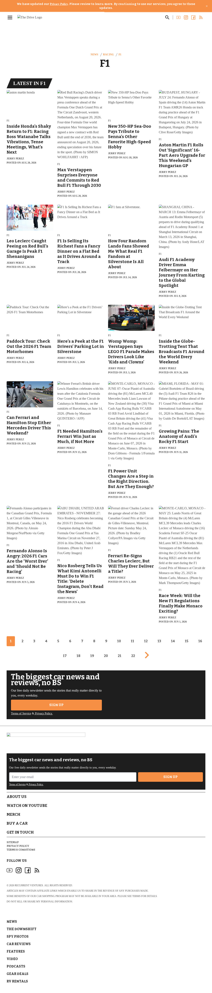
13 (159, 641)
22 (133, 656)
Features (16, 951)
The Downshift (21, 929)
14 (173, 641)
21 (119, 656)
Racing (108, 54)
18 (78, 656)
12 (146, 641)
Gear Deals (17, 974)
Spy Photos (18, 936)
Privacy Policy (59, 4)
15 (186, 641)
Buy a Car (17, 823)
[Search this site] (167, 17)
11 (132, 641)
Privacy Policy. (43, 713)
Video (12, 959)
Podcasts (16, 966)
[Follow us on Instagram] (186, 17)
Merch (13, 814)
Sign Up (56, 705)
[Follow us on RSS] (201, 17)
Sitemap (13, 842)
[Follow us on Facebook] (193, 17)
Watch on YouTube (27, 805)
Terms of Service (21, 713)
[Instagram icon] (19, 870)
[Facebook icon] (28, 870)
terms (136, 896)
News (94, 54)
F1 (120, 54)
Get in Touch (20, 832)
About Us (16, 796)
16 (200, 641)
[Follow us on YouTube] (178, 17)
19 (92, 656)
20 (106, 656)
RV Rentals (17, 981)
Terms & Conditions (21, 849)
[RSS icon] (37, 870)
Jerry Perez (15, 158)
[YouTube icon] (9, 870)
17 (65, 656)
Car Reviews (19, 944)
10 (119, 641)
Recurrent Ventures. (29, 885)
